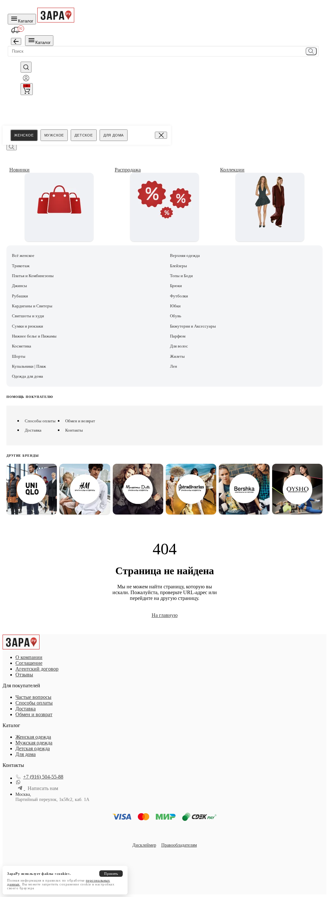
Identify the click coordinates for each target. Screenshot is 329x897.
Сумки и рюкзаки (27, 326)
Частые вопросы (33, 697)
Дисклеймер (144, 845)
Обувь (175, 315)
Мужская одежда (33, 742)
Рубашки (20, 296)
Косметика (21, 346)
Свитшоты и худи (28, 315)
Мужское (54, 135)
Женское (24, 135)
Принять (111, 873)
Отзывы (24, 674)
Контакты (74, 430)
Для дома (113, 135)
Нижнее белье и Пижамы (34, 336)
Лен (173, 366)
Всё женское (23, 255)
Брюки (176, 285)
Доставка (33, 430)
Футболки (179, 296)
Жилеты (177, 356)
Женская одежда (33, 737)
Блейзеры (178, 265)
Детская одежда (32, 748)
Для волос (179, 346)
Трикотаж (21, 265)
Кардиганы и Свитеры (32, 305)
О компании (28, 657)
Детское (84, 135)
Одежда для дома (27, 376)
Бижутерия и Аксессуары (193, 326)
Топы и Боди (181, 275)
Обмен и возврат (80, 420)
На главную (165, 615)
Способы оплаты (40, 420)
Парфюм (177, 336)
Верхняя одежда (185, 255)
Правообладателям (179, 845)
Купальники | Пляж (29, 366)
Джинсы (19, 285)
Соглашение (28, 663)
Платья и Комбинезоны (33, 275)
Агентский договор (36, 669)
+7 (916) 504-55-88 (43, 776)
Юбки (175, 305)
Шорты (18, 356)
